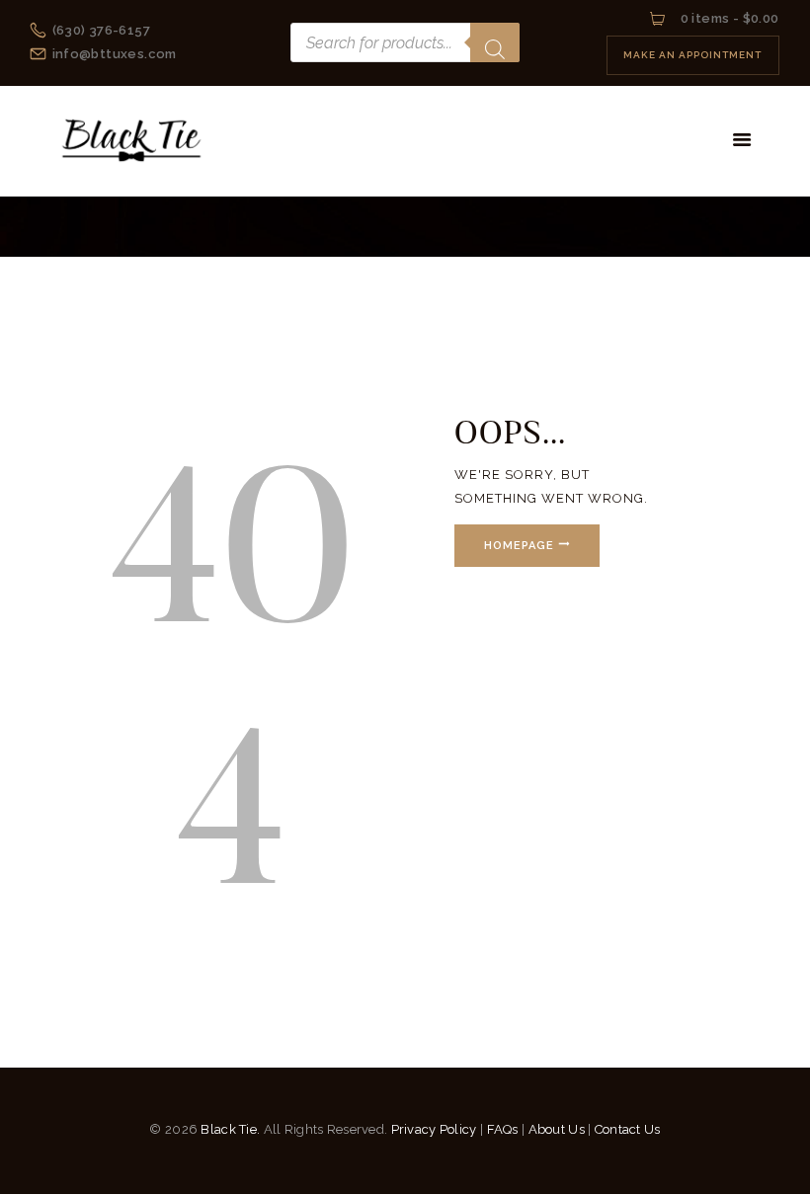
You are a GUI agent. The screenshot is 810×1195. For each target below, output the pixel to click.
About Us (556, 1129)
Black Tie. (230, 1129)
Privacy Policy (434, 1129)
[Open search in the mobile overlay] (405, 42)
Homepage (519, 545)
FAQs (503, 1129)
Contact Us (628, 1129)
